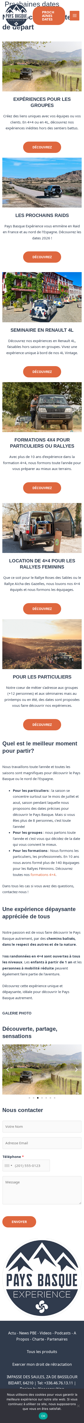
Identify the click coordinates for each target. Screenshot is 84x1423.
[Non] (78, 1405)
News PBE (28, 1333)
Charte (38, 1339)
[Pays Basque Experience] (16, 16)
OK (43, 1416)
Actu (12, 1333)
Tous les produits (42, 1351)
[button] (49, 15)
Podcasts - (64, 1333)
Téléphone (13, 1156)
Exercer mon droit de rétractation (42, 1364)
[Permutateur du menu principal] (74, 15)
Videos (46, 1333)
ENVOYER (19, 1221)
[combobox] (8, 1165)
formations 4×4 (43, 874)
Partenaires (57, 1339)
